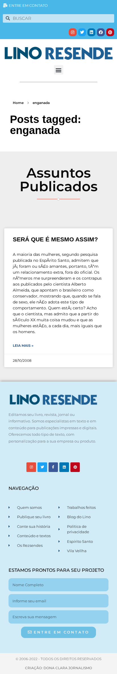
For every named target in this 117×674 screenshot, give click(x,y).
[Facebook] (101, 32)
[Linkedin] (91, 32)
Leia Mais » (23, 345)
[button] (58, 70)
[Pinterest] (110, 32)
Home (18, 103)
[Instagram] (73, 32)
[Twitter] (82, 32)
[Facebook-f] (53, 467)
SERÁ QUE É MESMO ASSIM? (55, 239)
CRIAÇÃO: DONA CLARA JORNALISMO (58, 668)
